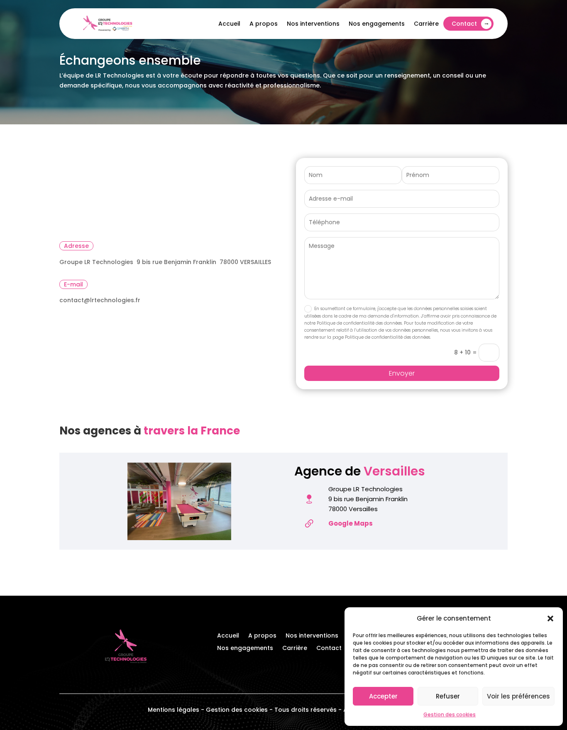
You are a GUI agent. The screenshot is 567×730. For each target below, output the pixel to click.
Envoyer (402, 373)
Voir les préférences (518, 696)
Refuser (448, 696)
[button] (550, 618)
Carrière (426, 23)
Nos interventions (313, 23)
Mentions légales (173, 710)
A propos (263, 23)
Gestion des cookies (449, 714)
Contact (464, 23)
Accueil (229, 23)
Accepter (383, 696)
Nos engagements (377, 23)
